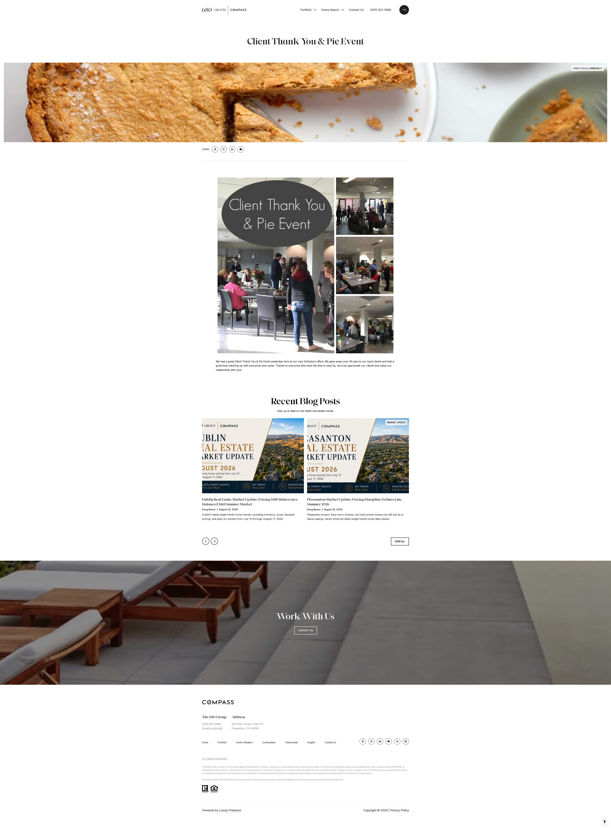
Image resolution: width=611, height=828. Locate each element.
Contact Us (330, 742)
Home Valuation (244, 742)
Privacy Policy (399, 810)
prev (205, 541)
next (214, 541)
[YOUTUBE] (388, 741)
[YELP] (397, 741)
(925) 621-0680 (380, 9)
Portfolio (306, 9)
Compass (273, 767)
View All (400, 541)
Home (205, 742)
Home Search (330, 9)
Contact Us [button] (305, 630)
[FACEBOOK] (363, 741)
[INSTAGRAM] (371, 741)
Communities (268, 742)
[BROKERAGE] (406, 741)
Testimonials (291, 742)
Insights (311, 742)
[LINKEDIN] (380, 741)
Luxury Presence (230, 810)
